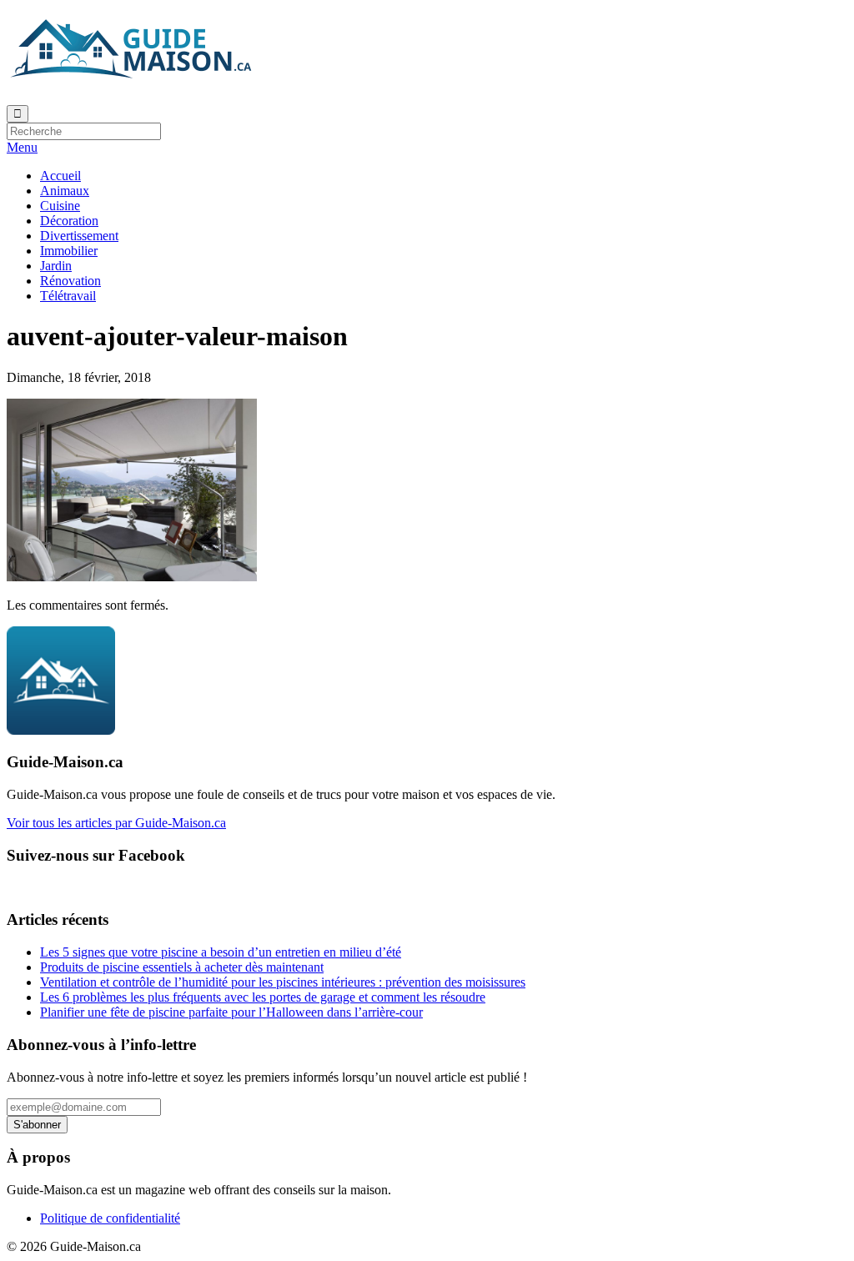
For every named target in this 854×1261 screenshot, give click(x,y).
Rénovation (70, 281)
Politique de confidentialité (110, 1218)
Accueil (60, 175)
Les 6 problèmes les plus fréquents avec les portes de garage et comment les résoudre (262, 997)
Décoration (69, 221)
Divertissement (79, 236)
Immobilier (69, 251)
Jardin (56, 266)
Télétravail (68, 296)
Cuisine (60, 205)
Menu (22, 147)
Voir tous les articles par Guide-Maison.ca (116, 823)
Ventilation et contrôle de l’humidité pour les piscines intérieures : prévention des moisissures (282, 982)
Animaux (64, 190)
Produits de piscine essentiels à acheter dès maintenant (182, 967)
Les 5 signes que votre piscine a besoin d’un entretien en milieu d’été (220, 952)
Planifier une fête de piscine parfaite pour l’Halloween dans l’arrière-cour (231, 1012)
